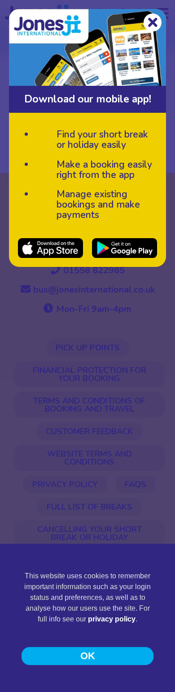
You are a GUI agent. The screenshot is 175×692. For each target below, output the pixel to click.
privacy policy (112, 619)
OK (87, 655)
